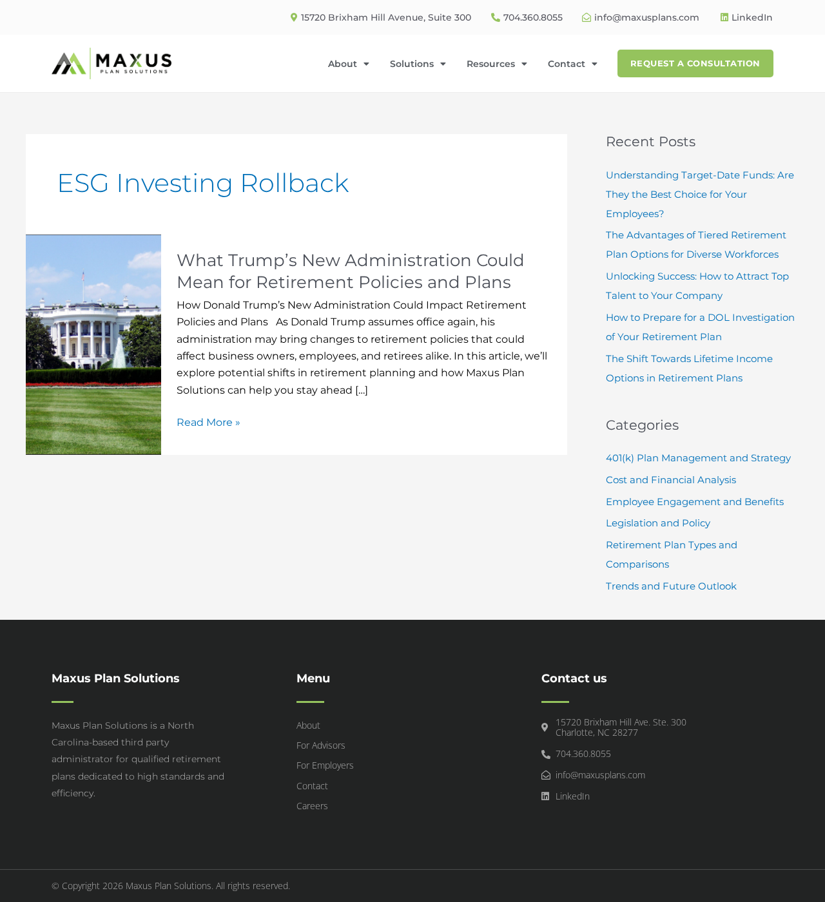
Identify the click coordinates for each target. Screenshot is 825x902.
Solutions (412, 64)
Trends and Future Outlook (671, 586)
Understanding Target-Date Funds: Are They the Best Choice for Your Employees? (700, 194)
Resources (491, 64)
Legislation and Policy (658, 523)
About (342, 64)
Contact (566, 64)
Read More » (208, 421)
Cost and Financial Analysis (671, 480)
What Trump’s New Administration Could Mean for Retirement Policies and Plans (351, 271)
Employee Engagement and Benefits (695, 501)
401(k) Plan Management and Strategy (698, 458)
